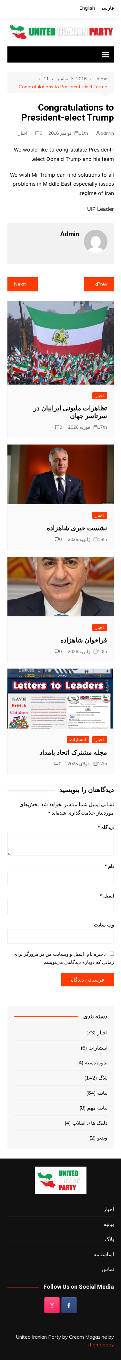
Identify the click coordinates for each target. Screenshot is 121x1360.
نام (109, 866)
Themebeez (100, 1345)
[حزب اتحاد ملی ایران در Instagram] (52, 1305)
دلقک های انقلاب (89, 1123)
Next (19, 284)
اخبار (22, 133)
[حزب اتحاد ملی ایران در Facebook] (69, 1305)
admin (107, 133)
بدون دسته (96, 1062)
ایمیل (107, 896)
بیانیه (102, 1093)
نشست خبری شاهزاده (77, 528)
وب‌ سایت (104, 925)
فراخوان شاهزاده (83, 640)
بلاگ (102, 1077)
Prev (102, 284)
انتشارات (78, 739)
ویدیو (102, 1137)
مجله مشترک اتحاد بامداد (73, 752)
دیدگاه (106, 827)
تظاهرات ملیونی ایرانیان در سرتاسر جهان (70, 412)
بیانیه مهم (97, 1107)
